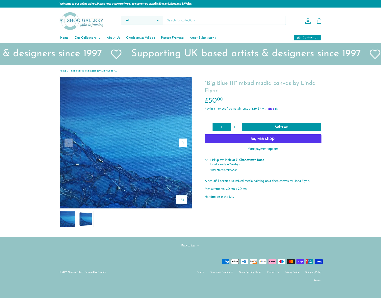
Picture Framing (172, 37)
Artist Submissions (203, 37)
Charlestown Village (140, 37)
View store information (224, 170)
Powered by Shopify (95, 271)
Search (200, 271)
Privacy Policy (292, 271)
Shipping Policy (313, 271)
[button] (319, 21)
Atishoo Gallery (76, 271)
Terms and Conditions (221, 271)
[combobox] (203, 20)
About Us (113, 37)
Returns (317, 280)
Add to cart (281, 126)
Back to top (188, 245)
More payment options (263, 149)
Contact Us (273, 271)
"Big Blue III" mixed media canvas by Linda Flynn (93, 71)
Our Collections (85, 37)
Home (64, 37)
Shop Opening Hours (250, 271)
